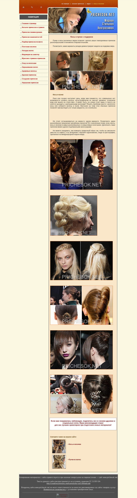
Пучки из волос (75, 460)
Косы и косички (75, 444)
